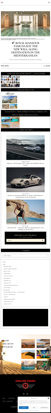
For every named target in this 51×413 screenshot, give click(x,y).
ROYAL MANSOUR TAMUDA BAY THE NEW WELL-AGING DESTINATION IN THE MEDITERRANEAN (25, 49)
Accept (23, 407)
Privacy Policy (36, 410)
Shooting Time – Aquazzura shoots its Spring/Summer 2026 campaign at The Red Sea (25, 228)
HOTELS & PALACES (35, 39)
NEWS (4, 264)
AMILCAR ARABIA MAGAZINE (7, 38)
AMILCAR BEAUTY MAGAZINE (30, 38)
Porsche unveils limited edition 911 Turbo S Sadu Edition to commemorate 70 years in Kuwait (25, 196)
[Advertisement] (25, 317)
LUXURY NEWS (7, 287)
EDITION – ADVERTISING (9, 294)
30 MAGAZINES (6, 290)
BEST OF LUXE (7, 271)
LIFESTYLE (42, 39)
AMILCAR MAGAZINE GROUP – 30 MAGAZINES (14, 292)
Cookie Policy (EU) (8, 301)
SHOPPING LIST (7, 280)
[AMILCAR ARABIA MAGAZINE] (2, 2)
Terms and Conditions (9, 299)
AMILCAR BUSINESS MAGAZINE (11, 285)
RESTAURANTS (7, 278)
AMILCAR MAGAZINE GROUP (25, 39)
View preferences (44, 407)
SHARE (48, 66)
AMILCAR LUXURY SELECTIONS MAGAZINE (10, 39)
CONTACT (6, 296)
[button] (48, 398)
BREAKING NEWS (7, 266)
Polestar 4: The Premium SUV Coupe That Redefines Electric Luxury (25, 164)
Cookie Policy (31, 410)
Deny (34, 407)
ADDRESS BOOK (7, 273)
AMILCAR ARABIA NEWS (18, 38)
